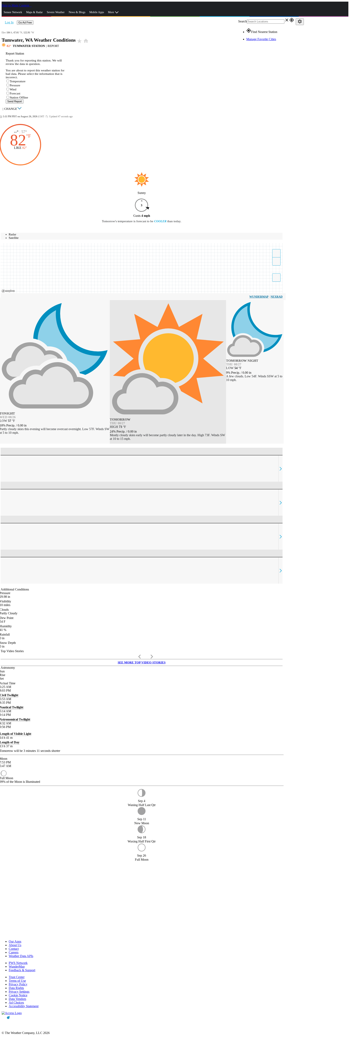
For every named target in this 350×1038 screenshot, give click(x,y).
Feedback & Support (22, 970)
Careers (13, 952)
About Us (15, 945)
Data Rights (16, 988)
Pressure (15, 85)
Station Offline (19, 97)
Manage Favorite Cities (261, 39)
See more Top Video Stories (141, 662)
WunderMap (259, 296)
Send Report (14, 101)
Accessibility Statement (23, 1006)
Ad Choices (16, 1002)
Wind (13, 89)
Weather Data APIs (21, 956)
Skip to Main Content (16, 5)
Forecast (15, 93)
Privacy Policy (18, 984)
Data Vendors (17, 999)
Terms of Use (17, 980)
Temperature (18, 81)
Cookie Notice (18, 995)
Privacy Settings (19, 991)
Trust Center (17, 977)
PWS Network (18, 963)
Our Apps (15, 941)
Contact (14, 948)
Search (242, 21)
